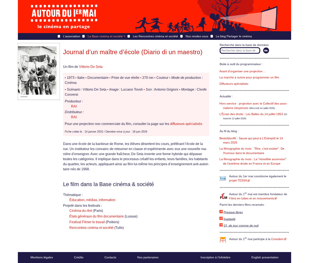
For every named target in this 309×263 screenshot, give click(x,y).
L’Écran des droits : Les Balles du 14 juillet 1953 (251, 114)
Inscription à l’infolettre (215, 257)
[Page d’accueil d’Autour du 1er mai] (64, 16)
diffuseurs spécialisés (186, 124)
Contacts (110, 257)
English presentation (265, 257)
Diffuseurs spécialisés (233, 83)
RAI (74, 106)
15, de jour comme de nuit (241, 225)
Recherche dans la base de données (244, 45)
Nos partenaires (147, 257)
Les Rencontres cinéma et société (155, 36)
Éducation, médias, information (92, 200)
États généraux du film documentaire (96, 216)
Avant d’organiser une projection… (242, 71)
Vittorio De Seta (91, 66)
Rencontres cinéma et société (91, 227)
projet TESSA (238, 180)
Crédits (78, 257)
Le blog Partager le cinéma (234, 36)
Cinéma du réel (80, 210)
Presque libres (233, 212)
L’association (71, 36)
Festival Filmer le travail (87, 222)
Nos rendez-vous (197, 36)
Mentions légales (41, 257)
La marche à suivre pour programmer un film (249, 77)
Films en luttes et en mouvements (251, 198)
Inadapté (229, 219)
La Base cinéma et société (105, 36)
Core (277, 239)
